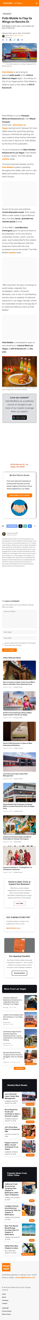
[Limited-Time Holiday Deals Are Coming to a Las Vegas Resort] (30, 1019)
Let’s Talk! (19, 903)
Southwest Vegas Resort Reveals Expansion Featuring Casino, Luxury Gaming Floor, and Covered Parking (13, 1036)
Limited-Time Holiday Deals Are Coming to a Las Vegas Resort (13, 1017)
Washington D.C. (28, 1254)
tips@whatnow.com (13, 928)
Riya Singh (5, 1007)
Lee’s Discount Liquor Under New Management (12, 1096)
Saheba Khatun (17, 841)
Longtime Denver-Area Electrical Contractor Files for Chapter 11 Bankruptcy (13, 1210)
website (5, 159)
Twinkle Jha (6, 1062)
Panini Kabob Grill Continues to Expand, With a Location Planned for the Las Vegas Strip (19, 806)
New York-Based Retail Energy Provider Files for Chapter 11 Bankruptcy (12, 1230)
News (32, 1200)
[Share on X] (10, 40)
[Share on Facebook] (6, 40)
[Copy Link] (14, 40)
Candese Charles (17, 35)
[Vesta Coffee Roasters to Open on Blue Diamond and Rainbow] (19, 731)
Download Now (19, 973)
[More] (22, 40)
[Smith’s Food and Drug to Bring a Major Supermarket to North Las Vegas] (19, 700)
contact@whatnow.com (25, 1278)
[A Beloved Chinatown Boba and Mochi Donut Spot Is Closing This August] (19, 825)
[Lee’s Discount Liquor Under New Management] (19, 762)
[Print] (18, 40)
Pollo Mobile (7, 167)
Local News (30, 1009)
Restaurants (7, 14)
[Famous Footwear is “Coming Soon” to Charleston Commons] (19, 855)
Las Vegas (30, 1104)
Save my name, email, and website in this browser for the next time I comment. (20, 644)
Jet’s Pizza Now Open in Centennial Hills (12, 1129)
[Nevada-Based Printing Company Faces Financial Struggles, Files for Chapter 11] (30, 1057)
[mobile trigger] (37, 3)
